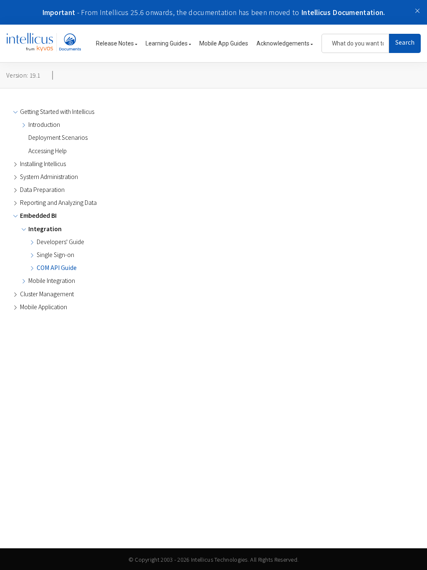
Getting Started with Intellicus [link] (57, 111)
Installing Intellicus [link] (43, 163)
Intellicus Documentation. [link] (343, 12)
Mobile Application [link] (43, 307)
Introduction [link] (44, 124)
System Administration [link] (49, 176)
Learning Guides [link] (167, 43)
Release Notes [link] (115, 43)
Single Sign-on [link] (55, 254)
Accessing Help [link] (47, 150)
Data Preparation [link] (42, 189)
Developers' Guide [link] (60, 241)
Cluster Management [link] (47, 294)
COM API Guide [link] (57, 267)
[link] (44, 46)
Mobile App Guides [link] (223, 43)
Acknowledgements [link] (283, 43)
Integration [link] (45, 228)
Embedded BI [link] (38, 215)
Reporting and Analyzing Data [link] (58, 202)
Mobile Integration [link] (51, 280)
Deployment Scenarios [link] (58, 137)
